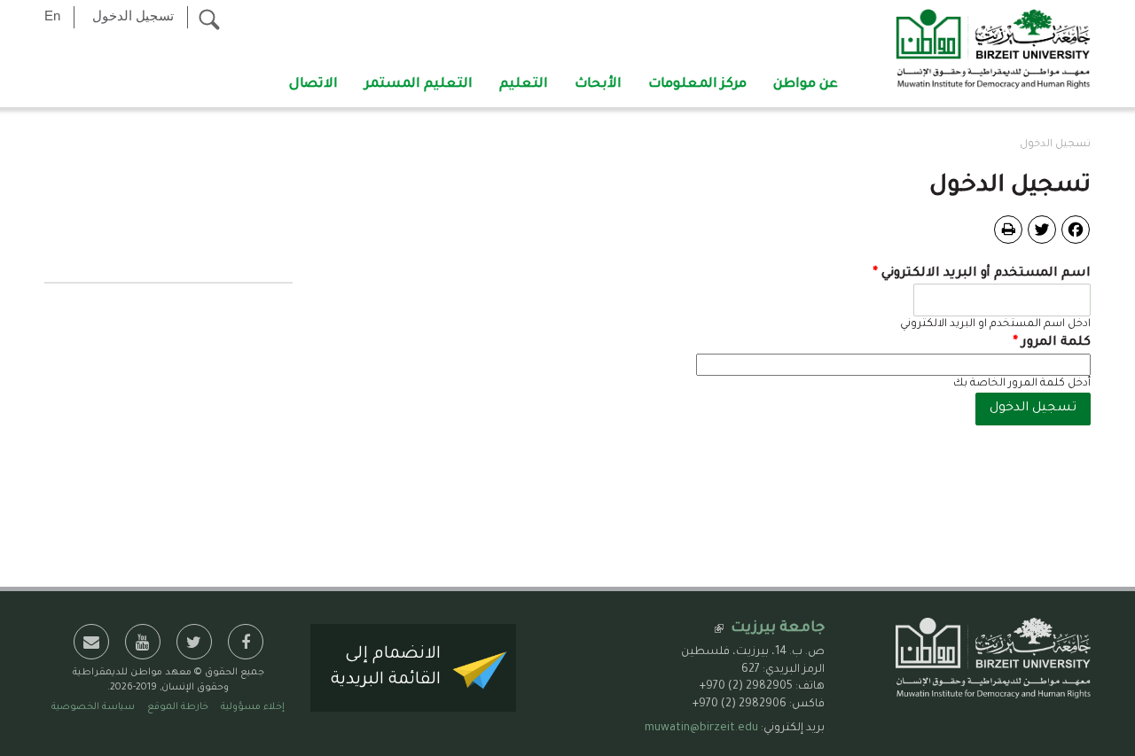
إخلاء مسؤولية (253, 707)
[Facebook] (1076, 230)
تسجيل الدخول (133, 15)
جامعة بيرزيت (778, 628)
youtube (142, 641)
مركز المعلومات (697, 84)
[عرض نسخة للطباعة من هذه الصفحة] (1008, 229)
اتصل (91, 641)
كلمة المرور (1052, 343)
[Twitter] (1042, 230)
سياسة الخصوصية (93, 707)
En (52, 15)
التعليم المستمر (418, 84)
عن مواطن (805, 84)
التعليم (523, 84)
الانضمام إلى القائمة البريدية (386, 667)
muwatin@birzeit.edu (701, 728)
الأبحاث (598, 84)
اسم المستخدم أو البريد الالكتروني (982, 274)
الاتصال (313, 84)
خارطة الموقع (177, 707)
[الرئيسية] (993, 50)
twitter (194, 641)
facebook (245, 641)
